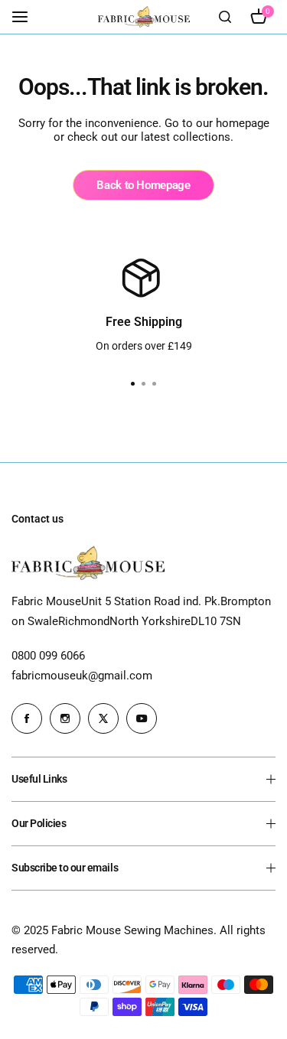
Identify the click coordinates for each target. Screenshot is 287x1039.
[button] (154, 384)
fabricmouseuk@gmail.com (81, 675)
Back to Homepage (143, 185)
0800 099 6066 (48, 656)
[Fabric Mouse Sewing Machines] (144, 16)
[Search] (225, 17)
